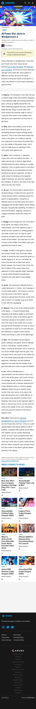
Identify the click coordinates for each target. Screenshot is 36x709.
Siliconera (18, 667)
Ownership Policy (18, 637)
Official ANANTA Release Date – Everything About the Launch (26, 540)
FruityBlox (18, 687)
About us (4, 635)
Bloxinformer (18, 690)
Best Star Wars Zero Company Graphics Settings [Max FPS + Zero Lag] (9, 485)
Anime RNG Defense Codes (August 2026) (7, 571)
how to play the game (15, 67)
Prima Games (18, 664)
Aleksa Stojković (6, 492)
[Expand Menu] (29, 3)
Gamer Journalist (18, 675)
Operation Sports (18, 680)
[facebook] (12, 627)
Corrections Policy (18, 640)
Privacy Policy (5, 637)
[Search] (25, 3)
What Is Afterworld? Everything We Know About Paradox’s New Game (7, 542)
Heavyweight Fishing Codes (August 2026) (7, 513)
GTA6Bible (18, 693)
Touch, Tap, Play (18, 685)
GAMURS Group (31, 697)
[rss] (3, 627)
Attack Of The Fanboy (18, 662)
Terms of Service (6, 640)
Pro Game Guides (18, 654)
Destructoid (18, 672)
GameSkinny (18, 677)
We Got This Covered (18, 669)
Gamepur (18, 659)
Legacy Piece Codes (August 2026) (25, 513)
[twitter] (8, 627)
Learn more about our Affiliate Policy (10, 460)
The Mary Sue (18, 682)
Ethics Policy (17, 635)
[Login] (33, 3)
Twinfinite (18, 656)
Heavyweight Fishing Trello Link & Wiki (26, 483)
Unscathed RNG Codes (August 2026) (25, 571)
